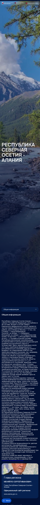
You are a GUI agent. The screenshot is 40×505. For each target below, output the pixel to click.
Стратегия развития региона (12, 460)
